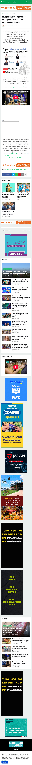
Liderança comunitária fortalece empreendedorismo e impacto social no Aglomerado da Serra (15, 630)
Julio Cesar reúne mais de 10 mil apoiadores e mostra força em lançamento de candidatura (20, 289)
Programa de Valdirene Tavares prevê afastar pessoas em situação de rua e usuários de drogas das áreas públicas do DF (20, 347)
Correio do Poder (9, 2)
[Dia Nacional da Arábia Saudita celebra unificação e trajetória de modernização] (8, 187)
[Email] (22, 174)
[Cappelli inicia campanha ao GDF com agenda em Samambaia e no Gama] (6, 315)
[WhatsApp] (16, 174)
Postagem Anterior (5, 230)
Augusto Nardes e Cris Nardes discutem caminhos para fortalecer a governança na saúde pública (21, 323)
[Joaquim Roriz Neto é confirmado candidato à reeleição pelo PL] (6, 657)
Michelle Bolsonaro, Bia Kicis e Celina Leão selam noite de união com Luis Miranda (20, 281)
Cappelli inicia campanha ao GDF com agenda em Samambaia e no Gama (20, 315)
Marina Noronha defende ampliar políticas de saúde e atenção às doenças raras (20, 338)
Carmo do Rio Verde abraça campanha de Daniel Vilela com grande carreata (15, 273)
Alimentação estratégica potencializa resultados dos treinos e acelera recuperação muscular (20, 640)
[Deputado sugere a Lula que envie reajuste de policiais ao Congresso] (8, 206)
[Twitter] (13, 174)
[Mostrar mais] (25, 174)
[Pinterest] (19, 174)
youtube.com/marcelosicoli (16, 157)
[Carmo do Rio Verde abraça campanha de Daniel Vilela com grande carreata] (6, 649)
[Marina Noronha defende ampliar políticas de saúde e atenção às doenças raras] (6, 338)
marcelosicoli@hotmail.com (12, 154)
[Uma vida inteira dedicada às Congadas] (6, 331)
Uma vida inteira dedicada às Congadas (19, 330)
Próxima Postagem (26, 230)
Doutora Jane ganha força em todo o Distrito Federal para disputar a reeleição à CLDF (21, 663)
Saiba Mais (4, 760)
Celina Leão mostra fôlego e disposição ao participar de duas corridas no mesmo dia (23, 195)
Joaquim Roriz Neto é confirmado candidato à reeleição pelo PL (20, 655)
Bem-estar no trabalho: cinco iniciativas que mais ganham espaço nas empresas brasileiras (21, 297)
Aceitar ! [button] (5, 762)
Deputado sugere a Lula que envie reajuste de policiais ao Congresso (8, 213)
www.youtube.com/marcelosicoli (19, 87)
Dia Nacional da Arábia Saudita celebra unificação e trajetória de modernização (8, 195)
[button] (1, 2)
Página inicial (5, 13)
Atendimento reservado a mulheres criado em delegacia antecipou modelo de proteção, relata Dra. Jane (20, 306)
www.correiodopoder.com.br (20, 169)
